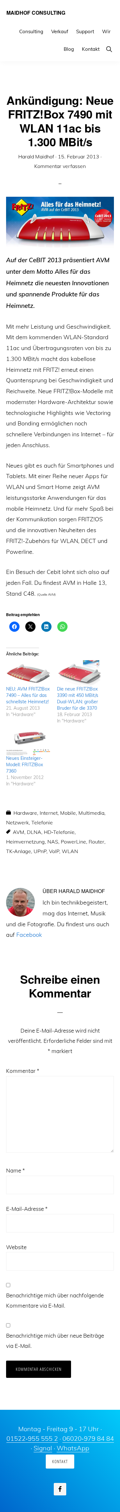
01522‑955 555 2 (32, 1438)
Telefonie (42, 822)
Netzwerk (17, 822)
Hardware (25, 813)
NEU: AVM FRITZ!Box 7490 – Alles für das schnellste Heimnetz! (28, 695)
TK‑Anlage (18, 851)
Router (96, 841)
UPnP (40, 851)
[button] (109, 49)
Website (16, 1247)
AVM (18, 832)
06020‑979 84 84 (88, 1438)
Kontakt (60, 1461)
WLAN (70, 851)
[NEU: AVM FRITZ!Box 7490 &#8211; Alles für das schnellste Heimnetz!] (28, 672)
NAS (52, 841)
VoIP (54, 851)
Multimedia (91, 813)
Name (15, 1170)
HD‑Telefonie (59, 832)
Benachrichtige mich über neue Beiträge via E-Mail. (55, 1340)
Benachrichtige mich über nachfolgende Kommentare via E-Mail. (55, 1300)
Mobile (68, 813)
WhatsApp (73, 1448)
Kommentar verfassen (60, 166)
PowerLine (73, 841)
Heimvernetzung (25, 841)
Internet (49, 813)
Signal (43, 1448)
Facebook (29, 934)
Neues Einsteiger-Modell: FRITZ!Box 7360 (24, 764)
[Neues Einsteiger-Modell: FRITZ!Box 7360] (28, 742)
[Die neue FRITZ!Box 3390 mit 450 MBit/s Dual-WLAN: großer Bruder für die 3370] (79, 672)
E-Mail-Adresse (27, 1208)
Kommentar (22, 1070)
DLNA (34, 832)
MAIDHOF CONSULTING (35, 12)
